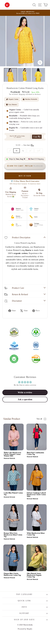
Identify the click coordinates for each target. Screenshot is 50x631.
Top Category (24, 594)
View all (39, 419)
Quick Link (24, 601)
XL (30, 151)
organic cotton (21, 253)
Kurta (28, 250)
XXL (39, 151)
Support (24, 613)
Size (23, 145)
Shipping (22, 94)
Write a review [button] (25, 392)
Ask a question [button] (25, 399)
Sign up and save (24, 620)
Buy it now (25, 176)
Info (24, 607)
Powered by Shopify (25, 629)
